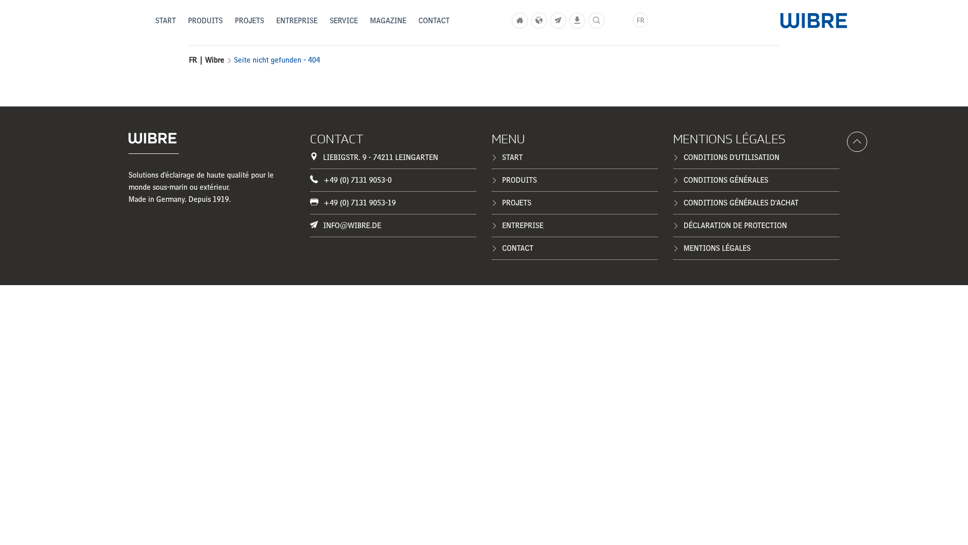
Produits (519, 180)
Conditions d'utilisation (731, 157)
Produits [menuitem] (205, 20)
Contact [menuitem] (434, 20)
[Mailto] (558, 20)
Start (512, 157)
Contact (517, 248)
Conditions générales (726, 180)
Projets (516, 202)
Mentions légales (717, 248)
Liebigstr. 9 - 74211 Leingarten (380, 157)
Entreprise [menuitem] (297, 20)
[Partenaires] (539, 20)
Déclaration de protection (735, 225)
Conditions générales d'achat (741, 202)
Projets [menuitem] (249, 20)
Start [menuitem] (165, 20)
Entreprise (522, 225)
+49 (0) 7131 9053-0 (357, 180)
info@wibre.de (352, 225)
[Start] (519, 20)
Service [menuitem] (344, 20)
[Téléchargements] (577, 20)
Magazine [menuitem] (388, 20)
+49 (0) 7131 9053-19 (359, 202)
